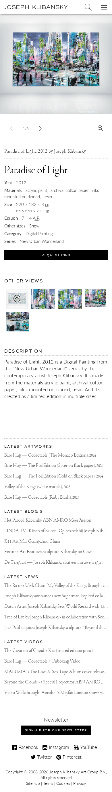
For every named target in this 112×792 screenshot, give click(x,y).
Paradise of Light (35, 170)
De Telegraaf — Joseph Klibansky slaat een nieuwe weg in (53, 562)
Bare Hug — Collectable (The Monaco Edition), (50, 455)
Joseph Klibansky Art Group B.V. (77, 772)
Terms (48, 783)
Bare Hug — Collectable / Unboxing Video (42, 661)
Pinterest (71, 757)
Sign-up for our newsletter (56, 730)
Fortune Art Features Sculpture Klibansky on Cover (49, 552)
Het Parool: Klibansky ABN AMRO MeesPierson (47, 520)
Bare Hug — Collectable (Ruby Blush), (41, 497)
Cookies (63, 783)
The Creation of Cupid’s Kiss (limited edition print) (48, 650)
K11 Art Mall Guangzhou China (32, 541)
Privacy (79, 783)
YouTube (88, 747)
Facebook (27, 747)
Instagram (58, 747)
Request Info (56, 255)
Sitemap (33, 783)
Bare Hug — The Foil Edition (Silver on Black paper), (53, 465)
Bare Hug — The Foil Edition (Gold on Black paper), (53, 476)
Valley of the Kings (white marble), (37, 487)
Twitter (44, 757)
